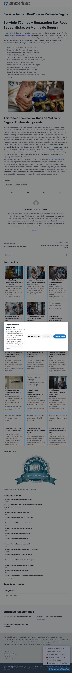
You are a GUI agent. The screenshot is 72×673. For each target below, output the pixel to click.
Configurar (47, 336)
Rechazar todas (34, 336)
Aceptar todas (60, 336)
